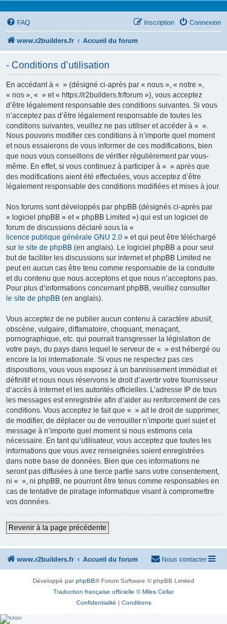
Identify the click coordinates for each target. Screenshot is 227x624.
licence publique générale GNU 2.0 (64, 237)
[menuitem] (18, 22)
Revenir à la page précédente (57, 528)
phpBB (85, 580)
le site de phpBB (45, 247)
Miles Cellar (158, 591)
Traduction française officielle (93, 591)
